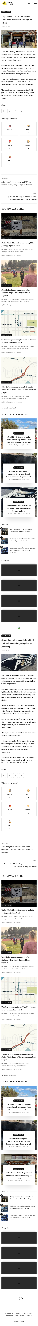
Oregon (17, 1313)
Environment (19, 1316)
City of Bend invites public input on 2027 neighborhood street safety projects (21, 197)
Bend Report (20, 1321)
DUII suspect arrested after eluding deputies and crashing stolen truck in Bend (22, 540)
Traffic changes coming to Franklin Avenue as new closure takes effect (18, 341)
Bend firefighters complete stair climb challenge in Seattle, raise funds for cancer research (17, 849)
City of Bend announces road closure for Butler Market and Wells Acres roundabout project (18, 389)
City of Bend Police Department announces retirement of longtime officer (20, 865)
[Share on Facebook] (3, 775)
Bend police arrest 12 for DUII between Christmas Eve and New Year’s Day (21, 530)
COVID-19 (25, 1313)
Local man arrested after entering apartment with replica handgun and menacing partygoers (22, 550)
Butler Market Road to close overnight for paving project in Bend (18, 244)
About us (29, 1316)
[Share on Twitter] (9, 775)
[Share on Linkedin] (21, 775)
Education (9, 1316)
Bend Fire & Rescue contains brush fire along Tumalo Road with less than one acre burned (19, 440)
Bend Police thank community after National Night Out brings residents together (15, 293)
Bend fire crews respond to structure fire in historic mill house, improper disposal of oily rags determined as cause (19, 474)
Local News (6, 12)
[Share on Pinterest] (15, 775)
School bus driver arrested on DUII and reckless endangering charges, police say (16, 183)
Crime (31, 1313)
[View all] (19, 570)
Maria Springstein (8, 255)
